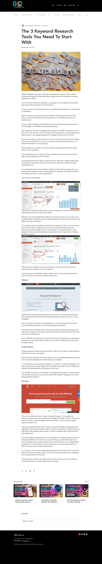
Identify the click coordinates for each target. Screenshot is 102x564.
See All (86, 481)
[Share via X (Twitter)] (26, 471)
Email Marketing (40, 14)
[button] (86, 14)
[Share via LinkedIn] (30, 471)
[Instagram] (79, 534)
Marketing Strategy (68, 14)
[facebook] (82, 534)
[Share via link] (34, 471)
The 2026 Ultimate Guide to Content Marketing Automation (76, 501)
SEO (49, 14)
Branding (56, 14)
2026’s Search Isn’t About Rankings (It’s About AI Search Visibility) (24, 501)
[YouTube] (84, 534)
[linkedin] (86, 534)
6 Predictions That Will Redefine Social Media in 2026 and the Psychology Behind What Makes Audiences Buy (49, 501)
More (78, 14)
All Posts (16, 14)
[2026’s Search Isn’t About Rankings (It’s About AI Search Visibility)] (25, 490)
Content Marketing (27, 14)
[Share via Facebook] (22, 471)
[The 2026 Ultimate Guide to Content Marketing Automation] (76, 490)
